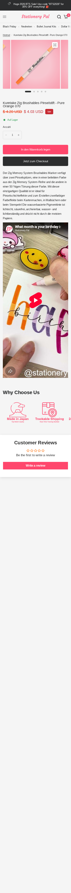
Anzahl (7, 127)
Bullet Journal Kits (46, 26)
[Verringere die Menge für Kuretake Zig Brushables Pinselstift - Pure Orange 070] (6, 135)
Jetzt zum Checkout (35, 161)
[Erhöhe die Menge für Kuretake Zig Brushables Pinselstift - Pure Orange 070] (19, 135)
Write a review (35, 465)
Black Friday (9, 26)
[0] (65, 17)
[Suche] (59, 17)
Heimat (6, 35)
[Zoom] (55, 45)
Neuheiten (26, 26)
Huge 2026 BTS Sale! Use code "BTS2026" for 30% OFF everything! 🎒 (38, 5)
